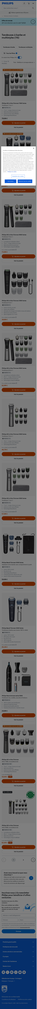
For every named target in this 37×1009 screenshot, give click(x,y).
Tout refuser (10, 181)
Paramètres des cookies (17, 176)
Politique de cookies (26, 172)
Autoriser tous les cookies (24, 181)
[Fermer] (32, 148)
